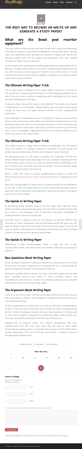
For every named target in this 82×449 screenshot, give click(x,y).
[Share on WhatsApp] (35, 358)
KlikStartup (37, 446)
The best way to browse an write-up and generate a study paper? (41, 29)
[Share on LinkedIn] (59, 358)
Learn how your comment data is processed (50, 436)
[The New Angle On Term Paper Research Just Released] (1, 224)
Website (32, 401)
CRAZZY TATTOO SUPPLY (19, 446)
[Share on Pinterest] (47, 358)
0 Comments (39, 344)
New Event (41, 24)
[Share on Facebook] (11, 358)
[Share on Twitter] (23, 358)
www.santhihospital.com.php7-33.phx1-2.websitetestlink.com (32, 177)
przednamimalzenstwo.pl (56, 127)
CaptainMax (53, 344)
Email (32, 394)
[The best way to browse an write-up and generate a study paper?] (41, 18)
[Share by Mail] (71, 358)
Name (32, 387)
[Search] (75, 2)
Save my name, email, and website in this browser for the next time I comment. (30, 408)
